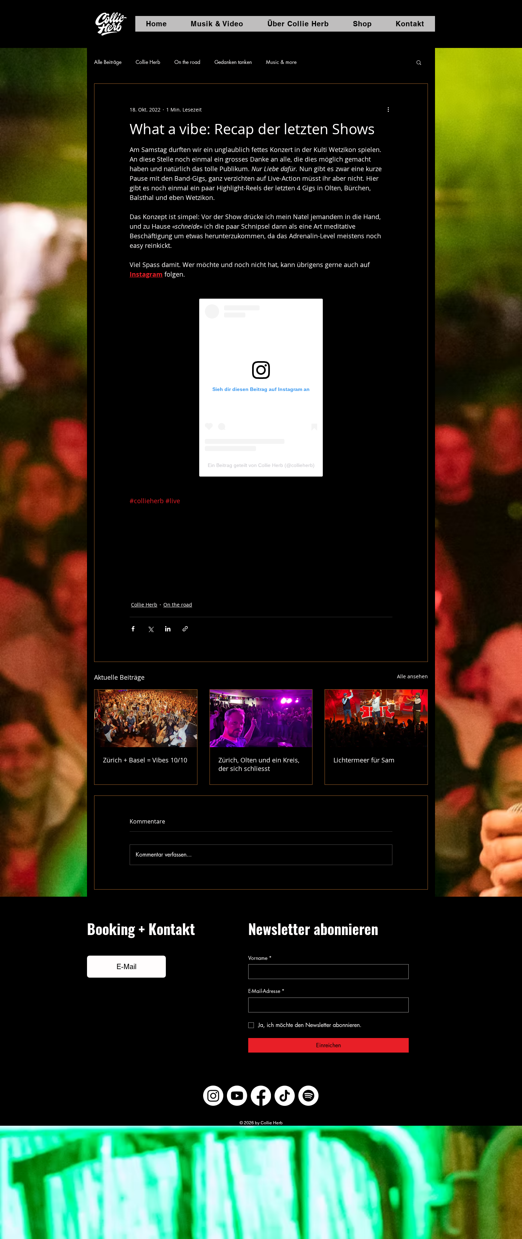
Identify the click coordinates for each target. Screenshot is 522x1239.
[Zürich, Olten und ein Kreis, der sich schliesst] (261, 718)
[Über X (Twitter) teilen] (150, 628)
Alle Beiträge (107, 62)
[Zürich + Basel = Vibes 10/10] (145, 718)
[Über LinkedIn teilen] (167, 628)
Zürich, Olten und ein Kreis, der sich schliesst (258, 764)
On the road (187, 62)
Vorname (260, 958)
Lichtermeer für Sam (364, 760)
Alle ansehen (412, 676)
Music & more (281, 62)
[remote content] (261, 387)
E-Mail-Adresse (266, 991)
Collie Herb (148, 62)
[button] (418, 62)
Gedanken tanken (233, 62)
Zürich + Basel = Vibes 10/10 (145, 760)
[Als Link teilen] (185, 628)
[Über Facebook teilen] (133, 628)
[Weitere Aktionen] (388, 109)
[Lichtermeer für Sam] (376, 718)
